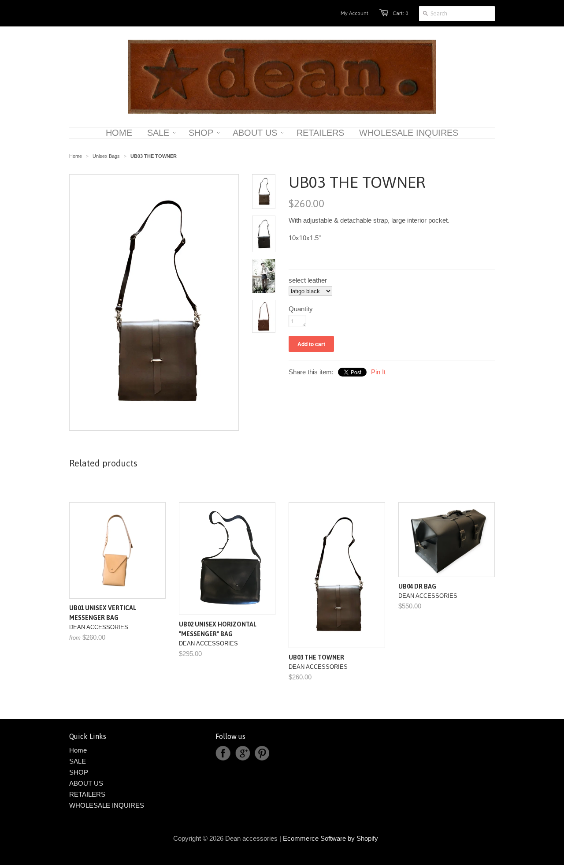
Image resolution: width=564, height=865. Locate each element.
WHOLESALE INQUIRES (106, 805)
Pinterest (261, 753)
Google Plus (242, 753)
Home (78, 750)
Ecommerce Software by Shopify (330, 838)
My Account (354, 13)
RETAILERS (87, 794)
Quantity (301, 309)
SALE (77, 761)
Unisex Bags (106, 156)
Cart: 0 (400, 13)
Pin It (378, 372)
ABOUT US (86, 783)
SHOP (78, 772)
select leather (308, 280)
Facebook (222, 753)
